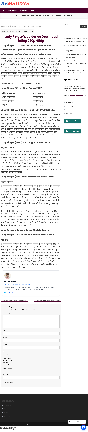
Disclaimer (72, 424)
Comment (6, 314)
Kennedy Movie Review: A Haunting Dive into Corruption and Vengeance (76, 48)
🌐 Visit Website (8, 292)
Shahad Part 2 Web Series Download (48, 300)
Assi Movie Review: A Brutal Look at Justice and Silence (76, 56)
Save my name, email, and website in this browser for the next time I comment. (7, 359)
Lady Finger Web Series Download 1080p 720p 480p (31, 38)
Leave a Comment (17, 26)
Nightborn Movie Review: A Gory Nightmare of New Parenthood (75, 71)
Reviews (33, 10)
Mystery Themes (37, 424)
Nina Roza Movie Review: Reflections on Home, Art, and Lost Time (76, 63)
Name (5, 331)
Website (5, 345)
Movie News (23, 10)
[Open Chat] (83, 427)
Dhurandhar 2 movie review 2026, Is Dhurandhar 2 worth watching (76, 40)
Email (5, 338)
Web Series (69, 113)
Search (66, 24)
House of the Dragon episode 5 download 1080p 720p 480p (15, 300)
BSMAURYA (5, 26)
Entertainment (12, 10)
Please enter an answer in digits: (7, 370)
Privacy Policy (63, 424)
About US (47, 424)
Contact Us (55, 424)
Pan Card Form (74, 121)
